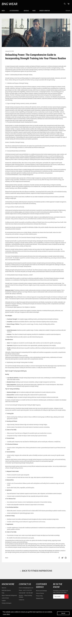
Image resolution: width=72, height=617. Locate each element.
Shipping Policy (39, 598)
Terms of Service (40, 593)
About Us (4, 587)
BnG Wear (9, 4)
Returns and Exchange (41, 590)
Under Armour (44, 11)
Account (68, 10)
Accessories (14, 11)
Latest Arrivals (5, 598)
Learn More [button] (6, 614)
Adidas (26, 11)
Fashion (4, 600)
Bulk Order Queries (6, 590)
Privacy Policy (39, 595)
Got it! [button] (63, 613)
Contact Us (21, 599)
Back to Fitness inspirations (37, 570)
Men (3, 11)
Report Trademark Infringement (9, 595)
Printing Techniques (6, 603)
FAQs (3, 593)
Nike (33, 11)
